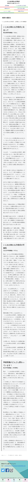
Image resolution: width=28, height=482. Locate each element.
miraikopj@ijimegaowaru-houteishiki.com (14, 465)
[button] (25, 294)
